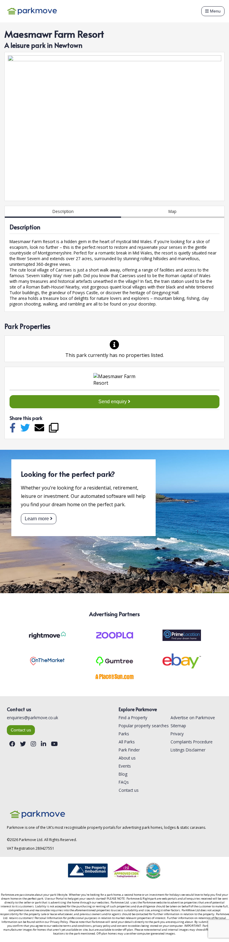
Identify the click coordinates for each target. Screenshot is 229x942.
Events (125, 766)
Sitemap (178, 725)
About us (127, 758)
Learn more (37, 518)
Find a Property (133, 717)
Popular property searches (144, 725)
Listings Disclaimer (188, 750)
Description (63, 211)
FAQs (124, 782)
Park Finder (129, 750)
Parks (124, 734)
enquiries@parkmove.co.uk (32, 717)
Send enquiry (113, 401)
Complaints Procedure (192, 742)
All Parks (127, 742)
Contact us (21, 730)
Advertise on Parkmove (193, 717)
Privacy (177, 734)
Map (172, 211)
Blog (123, 774)
